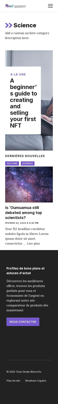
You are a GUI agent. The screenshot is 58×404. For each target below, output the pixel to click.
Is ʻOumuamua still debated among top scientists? (23, 212)
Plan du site (13, 380)
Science (27, 163)
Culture (12, 163)
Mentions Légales (35, 380)
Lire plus (33, 243)
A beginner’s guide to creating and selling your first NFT (23, 103)
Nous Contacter (23, 321)
